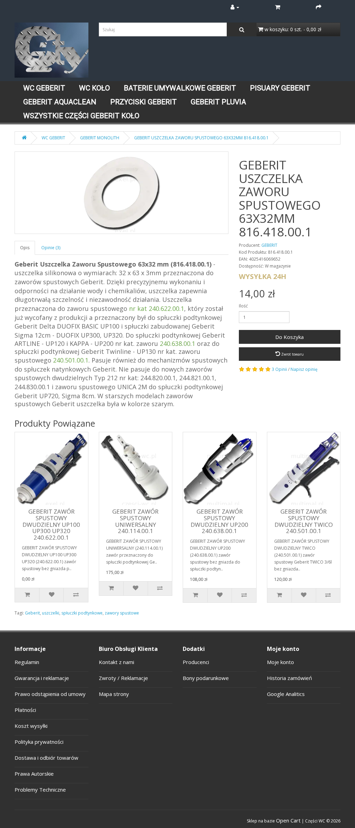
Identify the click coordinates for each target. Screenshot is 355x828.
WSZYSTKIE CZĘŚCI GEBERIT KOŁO (81, 116)
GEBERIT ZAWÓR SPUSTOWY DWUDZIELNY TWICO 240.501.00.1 (304, 521)
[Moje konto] (235, 7)
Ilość (243, 306)
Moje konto (280, 662)
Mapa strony (114, 693)
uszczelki (50, 613)
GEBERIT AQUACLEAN (59, 102)
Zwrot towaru (292, 354)
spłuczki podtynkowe (82, 613)
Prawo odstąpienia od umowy (50, 693)
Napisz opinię (304, 369)
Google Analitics (286, 693)
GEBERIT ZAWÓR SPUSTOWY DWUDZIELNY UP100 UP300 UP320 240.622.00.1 (51, 524)
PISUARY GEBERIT (280, 88)
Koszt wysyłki (31, 725)
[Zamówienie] (318, 7)
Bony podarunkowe (206, 677)
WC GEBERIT (44, 88)
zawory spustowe (122, 613)
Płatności (25, 709)
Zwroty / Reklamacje (123, 677)
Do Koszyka (289, 336)
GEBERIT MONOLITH (99, 138)
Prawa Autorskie (34, 773)
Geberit (32, 613)
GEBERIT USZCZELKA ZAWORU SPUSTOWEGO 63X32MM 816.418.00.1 (201, 138)
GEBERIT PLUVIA (218, 102)
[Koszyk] (277, 7)
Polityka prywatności (39, 741)
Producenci (196, 662)
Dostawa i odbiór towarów (46, 757)
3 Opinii (279, 369)
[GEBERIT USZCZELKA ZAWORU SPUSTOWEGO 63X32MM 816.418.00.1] (121, 192)
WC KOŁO (94, 88)
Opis (24, 248)
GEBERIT (269, 245)
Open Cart (288, 820)
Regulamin (27, 662)
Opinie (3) (50, 248)
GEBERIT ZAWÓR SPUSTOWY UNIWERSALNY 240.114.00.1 (135, 521)
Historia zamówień (289, 677)
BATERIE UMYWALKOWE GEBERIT (180, 88)
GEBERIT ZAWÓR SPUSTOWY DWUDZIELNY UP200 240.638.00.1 (219, 521)
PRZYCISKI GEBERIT (143, 102)
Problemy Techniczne (40, 789)
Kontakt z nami (116, 662)
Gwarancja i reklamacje (42, 677)
